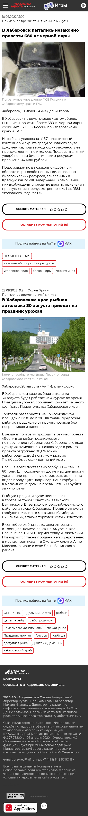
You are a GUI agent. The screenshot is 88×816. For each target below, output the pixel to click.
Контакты (12, 679)
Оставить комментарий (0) (44, 225)
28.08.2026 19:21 (13, 290)
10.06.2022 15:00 (13, 17)
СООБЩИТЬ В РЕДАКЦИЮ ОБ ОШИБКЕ (33, 685)
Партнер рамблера (38, 796)
